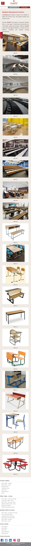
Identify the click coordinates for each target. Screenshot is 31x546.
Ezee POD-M (4, 526)
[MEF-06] (15, 147)
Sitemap (18, 544)
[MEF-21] (15, 463)
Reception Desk (5, 486)
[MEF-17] (15, 379)
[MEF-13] (15, 295)
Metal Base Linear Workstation (8, 517)
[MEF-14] (15, 316)
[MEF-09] (15, 211)
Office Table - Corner (6, 485)
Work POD (4, 530)
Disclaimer (13, 544)
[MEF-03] (15, 84)
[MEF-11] (15, 253)
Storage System (5, 491)
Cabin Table (4, 489)
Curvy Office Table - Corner (7, 500)
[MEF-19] (15, 421)
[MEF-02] (15, 63)
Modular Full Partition (6, 505)
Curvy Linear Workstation (7, 514)
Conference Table (5, 488)
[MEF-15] (15, 337)
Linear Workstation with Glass (8, 516)
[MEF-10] (15, 232)
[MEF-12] (15, 274)
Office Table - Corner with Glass (8, 502)
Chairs (3, 493)
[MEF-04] (15, 105)
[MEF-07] (15, 168)
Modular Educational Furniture (8, 507)
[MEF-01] (15, 42)
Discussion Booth (5, 531)
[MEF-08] (15, 190)
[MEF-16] (15, 358)
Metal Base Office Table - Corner (9, 503)
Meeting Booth (5, 533)
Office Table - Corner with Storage (9, 498)
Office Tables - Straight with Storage (9, 512)
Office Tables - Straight (7, 483)
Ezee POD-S (4, 528)
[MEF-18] (15, 400)
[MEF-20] (15, 442)
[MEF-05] (15, 126)
